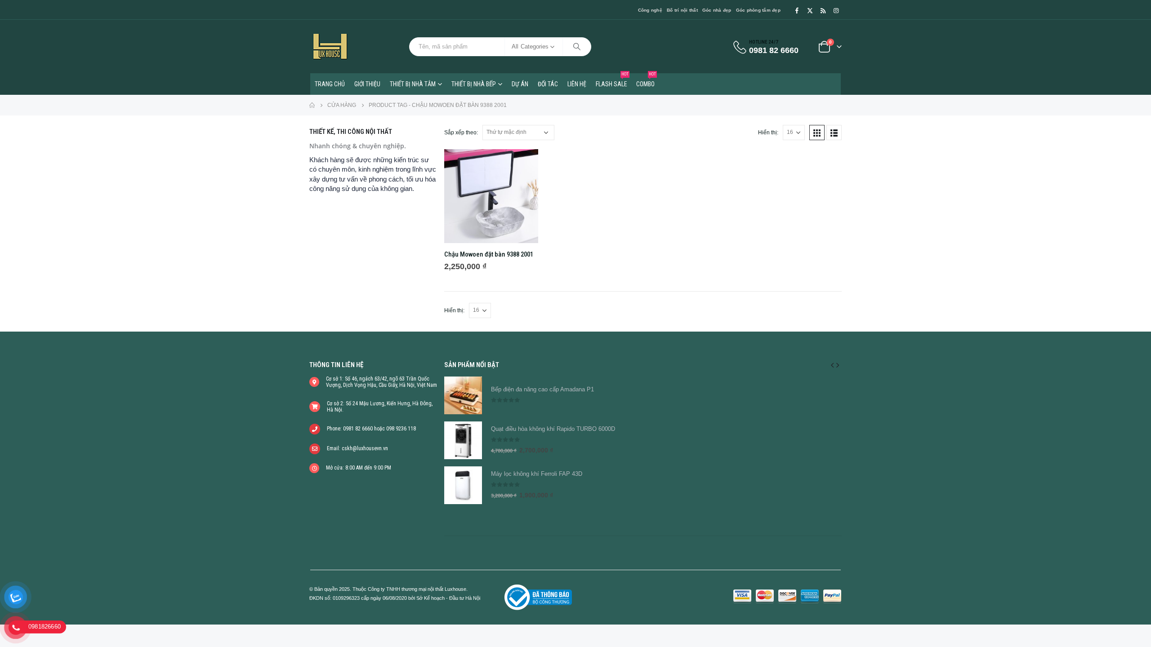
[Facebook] (797, 10)
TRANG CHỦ (330, 84)
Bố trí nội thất (682, 10)
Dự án (520, 84)
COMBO (646, 80)
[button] (832, 365)
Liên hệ (576, 84)
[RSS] (823, 10)
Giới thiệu (367, 84)
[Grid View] (817, 132)
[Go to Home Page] (312, 105)
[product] (491, 196)
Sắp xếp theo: (461, 132)
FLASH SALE (612, 80)
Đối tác (548, 84)
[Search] (577, 47)
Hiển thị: (768, 132)
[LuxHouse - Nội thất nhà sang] (330, 46)
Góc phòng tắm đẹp (758, 10)
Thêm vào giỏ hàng (523, 164)
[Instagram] (836, 10)
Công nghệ (650, 10)
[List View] (834, 132)
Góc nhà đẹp (717, 10)
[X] (810, 10)
